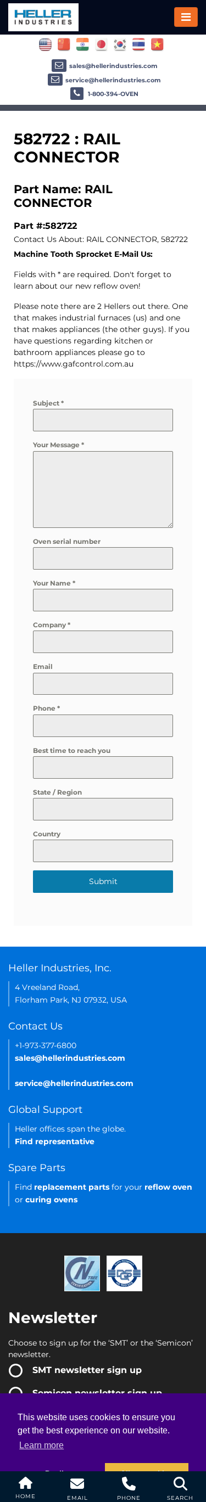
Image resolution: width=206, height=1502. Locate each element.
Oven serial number (67, 541)
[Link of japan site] (101, 44)
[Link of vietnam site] (157, 44)
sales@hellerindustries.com (113, 66)
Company (51, 625)
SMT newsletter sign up (87, 1370)
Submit (103, 881)
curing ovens (51, 1200)
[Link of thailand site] (138, 44)
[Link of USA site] (45, 44)
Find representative (54, 1141)
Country (46, 834)
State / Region (57, 792)
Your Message (58, 445)
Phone (46, 708)
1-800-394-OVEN (112, 94)
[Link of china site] (64, 44)
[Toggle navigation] (186, 17)
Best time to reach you (71, 750)
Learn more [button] (41, 1445)
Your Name (54, 583)
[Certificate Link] (82, 1273)
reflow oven (168, 1187)
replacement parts (71, 1187)
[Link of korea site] (120, 44)
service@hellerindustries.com (113, 80)
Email (43, 666)
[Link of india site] (82, 44)
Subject (48, 403)
